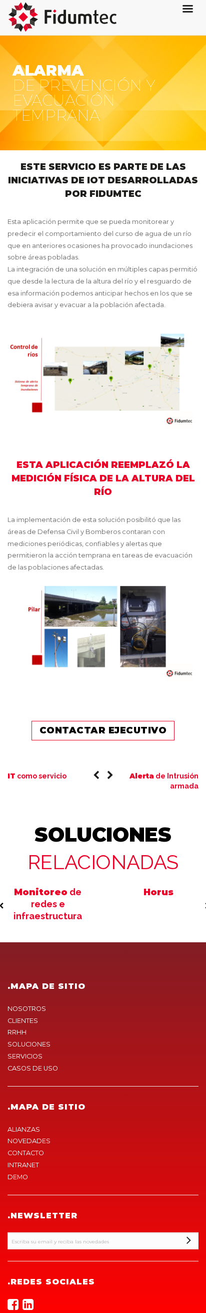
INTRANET (23, 1165)
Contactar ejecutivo (103, 730)
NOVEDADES (29, 1141)
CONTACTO (26, 1153)
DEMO (18, 1177)
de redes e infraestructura (48, 904)
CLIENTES (23, 1020)
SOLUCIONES (29, 1044)
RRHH (17, 1032)
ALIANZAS (24, 1129)
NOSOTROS (27, 1008)
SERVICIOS (25, 1056)
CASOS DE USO (33, 1068)
